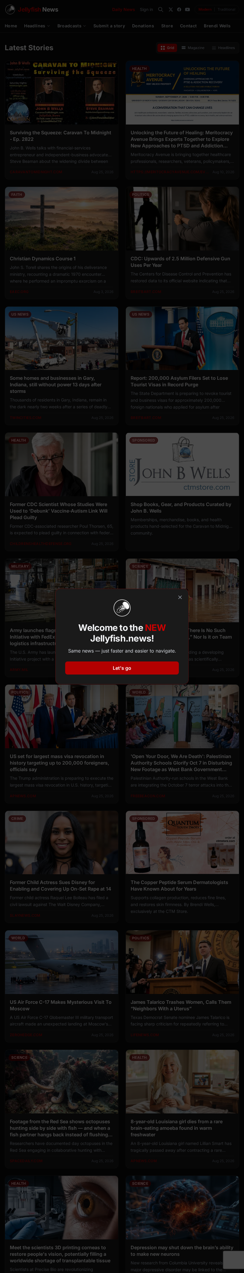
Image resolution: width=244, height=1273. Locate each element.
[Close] (180, 597)
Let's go (122, 668)
